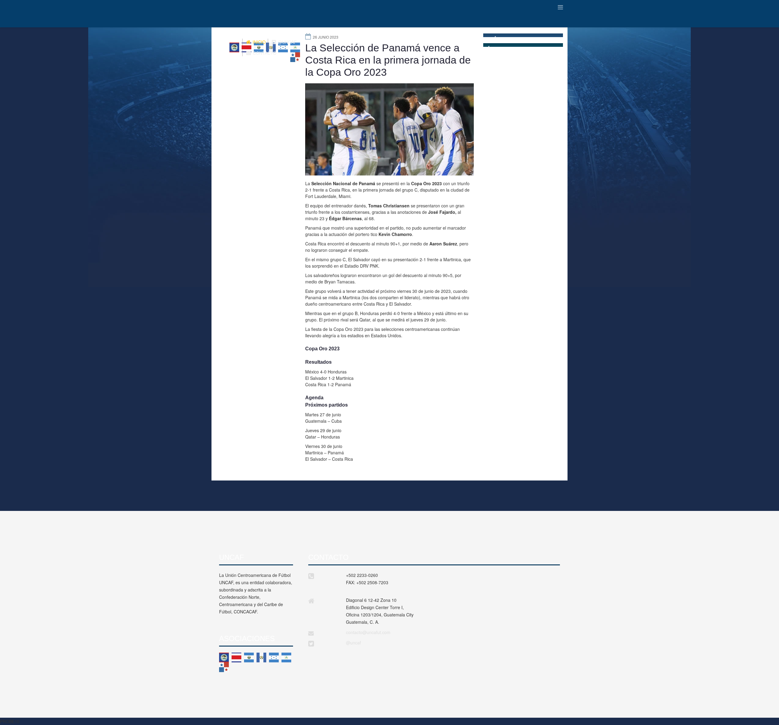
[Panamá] (224, 667)
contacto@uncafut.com (368, 632)
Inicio (258, 42)
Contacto (264, 53)
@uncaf (353, 643)
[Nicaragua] (286, 657)
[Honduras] (274, 657)
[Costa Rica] (236, 657)
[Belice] (224, 657)
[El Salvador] (249, 657)
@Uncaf (287, 42)
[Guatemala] (261, 657)
